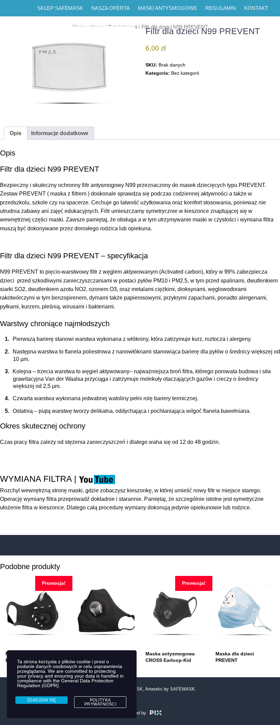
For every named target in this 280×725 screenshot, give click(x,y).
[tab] (15, 133)
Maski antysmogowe (167, 8)
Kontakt (256, 8)
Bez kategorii (185, 73)
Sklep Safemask (60, 8)
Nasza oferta (110, 8)
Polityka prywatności (100, 702)
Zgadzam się (41, 700)
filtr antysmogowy (103, 185)
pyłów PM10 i (155, 281)
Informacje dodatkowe (59, 133)
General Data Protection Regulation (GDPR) (65, 683)
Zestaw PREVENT (23, 194)
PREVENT (19, 272)
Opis (16, 133)
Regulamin (220, 8)
